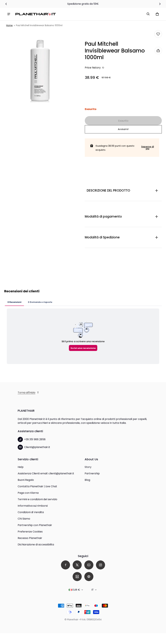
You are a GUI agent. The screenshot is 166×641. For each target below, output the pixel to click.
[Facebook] (65, 564)
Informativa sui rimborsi (33, 506)
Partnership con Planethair (35, 525)
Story (88, 467)
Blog (87, 480)
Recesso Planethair (30, 538)
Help (21, 467)
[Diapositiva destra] (160, 4)
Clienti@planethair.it (37, 447)
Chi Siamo (24, 519)
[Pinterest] (88, 576)
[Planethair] (36, 14)
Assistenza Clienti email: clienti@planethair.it (46, 473)
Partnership (92, 473)
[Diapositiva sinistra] (6, 4)
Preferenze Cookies (30, 531)
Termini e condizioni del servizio (37, 499)
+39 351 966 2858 (35, 439)
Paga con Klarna (28, 493)
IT (92, 590)
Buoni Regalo (26, 480)
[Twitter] (77, 564)
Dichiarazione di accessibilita (36, 544)
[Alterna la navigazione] (8, 14)
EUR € (76, 590)
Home (9, 25)
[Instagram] (100, 564)
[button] (148, 14)
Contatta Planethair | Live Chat (37, 486)
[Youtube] (88, 564)
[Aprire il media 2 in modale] (40, 70)
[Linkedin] (77, 576)
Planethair (72, 619)
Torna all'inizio (26, 392)
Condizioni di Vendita (31, 512)
